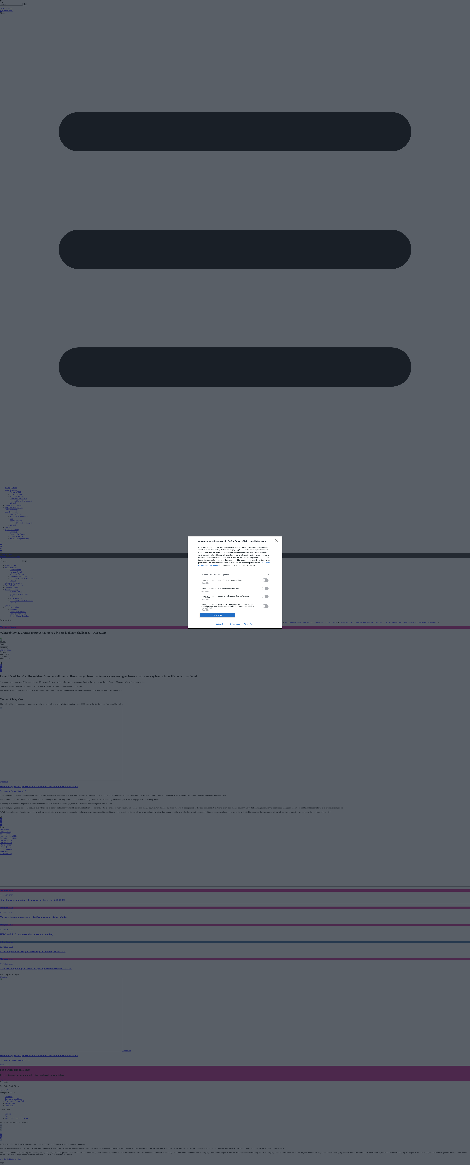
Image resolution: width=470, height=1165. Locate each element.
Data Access (235, 624)
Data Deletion (221, 624)
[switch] (265, 580)
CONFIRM (217, 615)
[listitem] (235, 574)
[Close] (277, 541)
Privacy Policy (249, 624)
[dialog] (235, 582)
